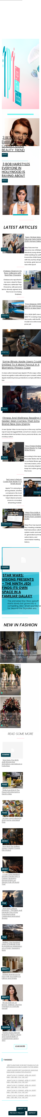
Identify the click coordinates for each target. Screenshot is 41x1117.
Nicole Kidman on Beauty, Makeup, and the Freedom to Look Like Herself (12, 1005)
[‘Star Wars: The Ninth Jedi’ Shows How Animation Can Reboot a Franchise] (12, 749)
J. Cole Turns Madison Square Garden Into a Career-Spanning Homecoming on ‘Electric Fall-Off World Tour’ (11, 879)
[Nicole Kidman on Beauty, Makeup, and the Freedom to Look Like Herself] (12, 992)
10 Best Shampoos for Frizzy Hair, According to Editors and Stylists (11, 976)
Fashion (6, 1027)
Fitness (4, 409)
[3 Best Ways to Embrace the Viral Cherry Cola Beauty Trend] (21, 132)
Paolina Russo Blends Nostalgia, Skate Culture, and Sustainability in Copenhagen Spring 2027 (11, 1036)
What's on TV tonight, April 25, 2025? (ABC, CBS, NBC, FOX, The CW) (21, 1086)
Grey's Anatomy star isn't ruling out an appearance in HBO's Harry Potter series (22, 1066)
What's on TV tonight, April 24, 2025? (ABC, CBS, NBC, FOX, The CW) (21, 1091)
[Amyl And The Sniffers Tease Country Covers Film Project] (12, 836)
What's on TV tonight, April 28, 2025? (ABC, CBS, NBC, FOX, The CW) (21, 1076)
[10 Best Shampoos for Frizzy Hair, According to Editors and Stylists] (12, 964)
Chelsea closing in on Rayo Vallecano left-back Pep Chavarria (12, 273)
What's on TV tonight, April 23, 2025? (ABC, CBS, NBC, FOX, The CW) (21, 1096)
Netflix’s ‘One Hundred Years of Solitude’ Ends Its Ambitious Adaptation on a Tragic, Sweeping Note (12, 946)
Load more (20, 1046)
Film (4, 903)
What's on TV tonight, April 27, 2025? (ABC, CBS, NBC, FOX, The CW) (21, 1081)
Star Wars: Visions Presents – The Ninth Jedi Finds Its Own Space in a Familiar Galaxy (18, 586)
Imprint (32, 1113)
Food (4, 784)
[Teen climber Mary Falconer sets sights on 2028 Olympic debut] (12, 243)
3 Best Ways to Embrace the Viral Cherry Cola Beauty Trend (17, 144)
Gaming (5, 567)
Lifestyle (5, 315)
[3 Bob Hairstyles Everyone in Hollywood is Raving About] (20, 199)
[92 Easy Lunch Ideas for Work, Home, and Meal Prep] (12, 808)
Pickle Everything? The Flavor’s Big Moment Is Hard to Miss (11, 792)
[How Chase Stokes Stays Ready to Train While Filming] (12, 451)
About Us (22, 1109)
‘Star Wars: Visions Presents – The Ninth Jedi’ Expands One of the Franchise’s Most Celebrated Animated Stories (12, 913)
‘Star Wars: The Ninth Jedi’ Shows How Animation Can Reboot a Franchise (12, 763)
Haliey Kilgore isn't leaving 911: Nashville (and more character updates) (22, 1071)
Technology (6, 524)
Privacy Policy (17, 1113)
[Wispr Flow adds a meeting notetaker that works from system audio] (12, 518)
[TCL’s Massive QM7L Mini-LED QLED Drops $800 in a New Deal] (12, 309)
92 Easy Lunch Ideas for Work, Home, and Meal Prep (12, 820)
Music (5, 841)
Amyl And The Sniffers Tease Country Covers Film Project (11, 848)
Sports (4, 249)
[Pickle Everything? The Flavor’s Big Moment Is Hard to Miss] (12, 780)
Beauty (5, 154)
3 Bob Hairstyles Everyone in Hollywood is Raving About (16, 170)
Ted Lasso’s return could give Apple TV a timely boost (12, 481)
